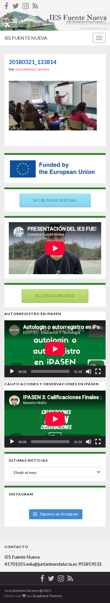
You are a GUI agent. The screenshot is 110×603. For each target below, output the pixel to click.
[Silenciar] (89, 371)
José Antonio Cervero (32, 69)
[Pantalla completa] (98, 371)
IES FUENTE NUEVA (25, 38)
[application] (55, 348)
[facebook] (6, 5)
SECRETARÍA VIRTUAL (55, 200)
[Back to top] (96, 589)
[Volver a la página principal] (55, 21)
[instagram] (26, 5)
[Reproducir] (12, 371)
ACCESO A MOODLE (55, 295)
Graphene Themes (47, 596)
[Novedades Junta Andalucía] (35, 5)
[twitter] (15, 5)
